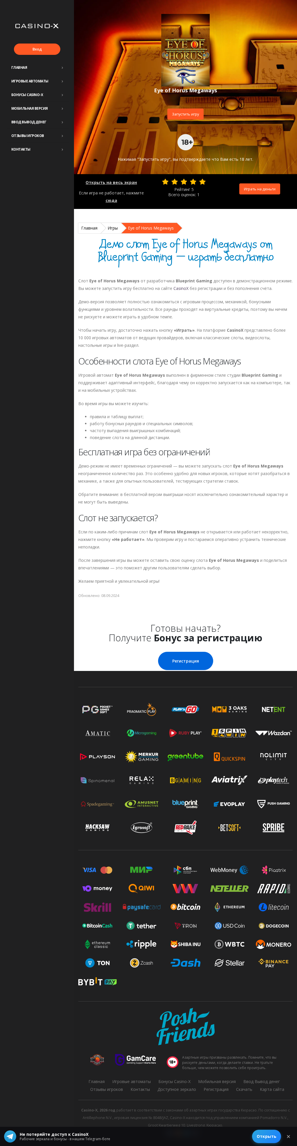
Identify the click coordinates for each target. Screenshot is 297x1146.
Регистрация (185, 661)
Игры (113, 228)
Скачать (244, 1089)
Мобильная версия (29, 108)
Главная (19, 67)
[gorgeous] (202, 182)
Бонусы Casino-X (27, 94)
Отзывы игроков (27, 135)
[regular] (184, 182)
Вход (37, 49)
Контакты (20, 149)
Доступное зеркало (176, 1089)
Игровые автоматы (29, 81)
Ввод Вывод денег (28, 122)
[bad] (165, 182)
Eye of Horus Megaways (151, 228)
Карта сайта (272, 1089)
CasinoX (181, 288)
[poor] (174, 182)
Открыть (266, 1136)
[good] (193, 182)
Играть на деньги (260, 189)
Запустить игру (185, 114)
